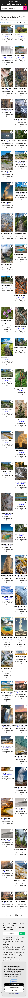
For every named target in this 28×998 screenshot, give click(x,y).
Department (3, 22)
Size (18, 22)
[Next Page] (21, 915)
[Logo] (14, 4)
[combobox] (12, 8)
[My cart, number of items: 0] (25, 4)
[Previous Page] (7, 915)
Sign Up (22, 933)
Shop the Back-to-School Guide (14, 1)
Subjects (12, 22)
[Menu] (2, 4)
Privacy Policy (14, 981)
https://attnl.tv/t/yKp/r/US (9, 959)
